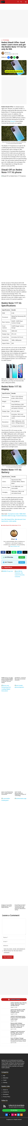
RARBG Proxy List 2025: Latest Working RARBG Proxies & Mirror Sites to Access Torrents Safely (7, 680)
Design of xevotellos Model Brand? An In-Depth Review (6, 906)
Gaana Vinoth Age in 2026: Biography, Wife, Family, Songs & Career (18, 1011)
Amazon (12, 121)
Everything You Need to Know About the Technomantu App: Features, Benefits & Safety (20, 907)
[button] (21, 2)
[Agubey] (3, 2)
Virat (7, 52)
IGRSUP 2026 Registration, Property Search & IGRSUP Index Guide (18, 1018)
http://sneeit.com (15, 546)
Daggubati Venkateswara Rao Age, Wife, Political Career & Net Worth (18, 1033)
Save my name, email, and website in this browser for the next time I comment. (14, 951)
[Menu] (25, 2)
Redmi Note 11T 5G (16, 525)
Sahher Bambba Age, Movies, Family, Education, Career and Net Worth (19, 1004)
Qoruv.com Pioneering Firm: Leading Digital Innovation (7, 793)
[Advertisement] (14, 24)
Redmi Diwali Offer (7, 525)
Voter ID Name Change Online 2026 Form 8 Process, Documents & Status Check (18, 1040)
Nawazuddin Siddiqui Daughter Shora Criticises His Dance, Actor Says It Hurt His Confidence (18, 1025)
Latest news (15, 999)
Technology (6, 40)
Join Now (22, 557)
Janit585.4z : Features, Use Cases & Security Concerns (20, 679)
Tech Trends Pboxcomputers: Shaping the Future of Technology (20, 793)
